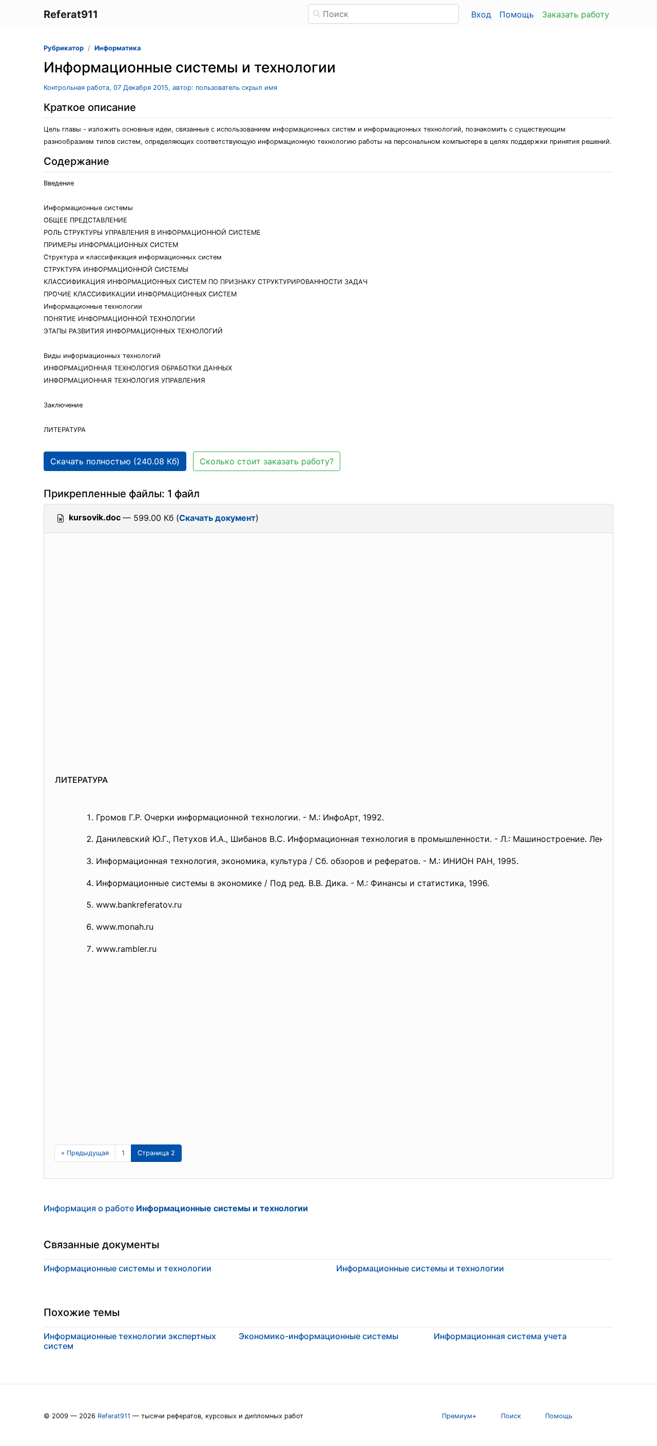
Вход (481, 14)
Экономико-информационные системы (318, 1336)
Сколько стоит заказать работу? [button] (267, 461)
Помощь (516, 14)
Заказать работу (575, 14)
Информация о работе (176, 1208)
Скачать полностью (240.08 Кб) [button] (115, 461)
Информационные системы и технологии (127, 1268)
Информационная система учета (500, 1336)
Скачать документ (217, 518)
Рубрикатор (64, 48)
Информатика (117, 48)
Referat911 (114, 1416)
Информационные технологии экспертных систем (130, 1341)
